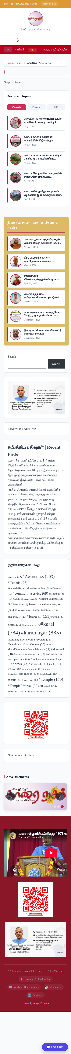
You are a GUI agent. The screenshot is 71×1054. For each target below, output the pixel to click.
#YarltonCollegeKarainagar (36, 691)
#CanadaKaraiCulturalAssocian (29, 588)
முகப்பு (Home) (15, 62)
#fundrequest (17, 616)
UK (56, 107)
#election (20, 604)
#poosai (49, 669)
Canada (16, 107)
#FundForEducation (46, 610)
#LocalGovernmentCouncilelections (29, 649)
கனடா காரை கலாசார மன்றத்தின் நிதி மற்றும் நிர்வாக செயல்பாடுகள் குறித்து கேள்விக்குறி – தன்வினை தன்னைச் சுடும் (36, 542)
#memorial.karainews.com (29, 654)
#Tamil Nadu (30, 680)
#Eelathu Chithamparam (25, 599)
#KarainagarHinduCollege (26, 644)
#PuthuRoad (15, 674)
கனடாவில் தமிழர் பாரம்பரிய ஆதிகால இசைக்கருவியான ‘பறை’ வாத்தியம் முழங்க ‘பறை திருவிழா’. (42, 196)
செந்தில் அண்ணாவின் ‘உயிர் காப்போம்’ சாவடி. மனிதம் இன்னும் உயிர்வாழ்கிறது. (42, 122)
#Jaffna (14, 624)
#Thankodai (48, 686)
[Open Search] (27, 40)
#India (58, 616)
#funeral (39, 616)
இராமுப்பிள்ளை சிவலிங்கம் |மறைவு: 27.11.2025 (42, 332)
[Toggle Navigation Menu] (7, 40)
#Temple (51, 679)
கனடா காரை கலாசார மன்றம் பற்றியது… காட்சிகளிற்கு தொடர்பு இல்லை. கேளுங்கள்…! (43, 160)
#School (31, 673)
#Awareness (39, 576)
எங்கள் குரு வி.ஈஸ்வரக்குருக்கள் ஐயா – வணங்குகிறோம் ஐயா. (41, 279)
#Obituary (14, 669)
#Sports (14, 679)
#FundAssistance (24, 610)
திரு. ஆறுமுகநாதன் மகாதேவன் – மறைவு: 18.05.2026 (38, 261)
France (36, 107)
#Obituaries (52, 664)
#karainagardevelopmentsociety (29, 639)
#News (20, 664)
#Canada (17, 583)
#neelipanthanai (19, 659)
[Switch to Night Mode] (17, 40)
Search (12, 356)
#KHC (51, 644)
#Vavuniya (15, 691)
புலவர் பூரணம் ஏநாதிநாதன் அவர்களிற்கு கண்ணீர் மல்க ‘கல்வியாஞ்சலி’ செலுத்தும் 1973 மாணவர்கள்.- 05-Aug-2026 (42, 244)
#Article (15, 577)
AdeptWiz (30, 428)
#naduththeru (54, 654)
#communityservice (30, 593)
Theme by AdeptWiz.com (35, 1003)
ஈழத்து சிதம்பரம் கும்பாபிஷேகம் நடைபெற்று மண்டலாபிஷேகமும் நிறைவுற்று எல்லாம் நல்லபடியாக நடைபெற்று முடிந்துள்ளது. (34, 494)
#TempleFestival (23, 686)
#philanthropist (32, 669)
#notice (36, 663)
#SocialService (48, 674)
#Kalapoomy (31, 625)
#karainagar (41, 633)
